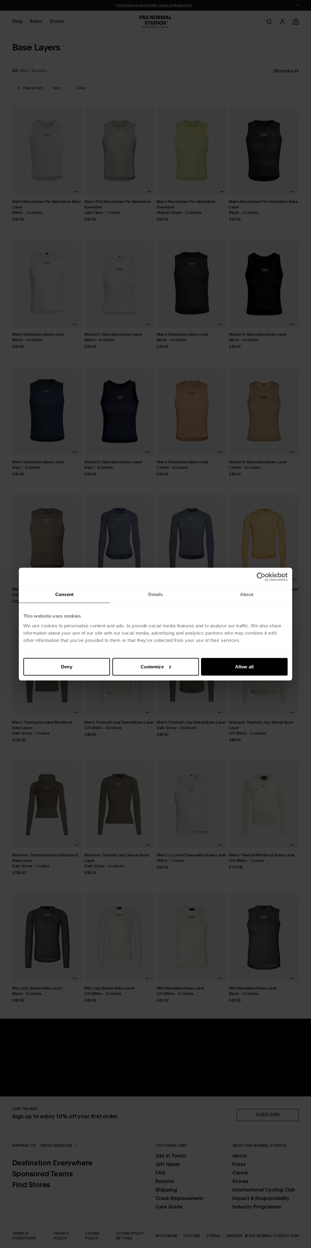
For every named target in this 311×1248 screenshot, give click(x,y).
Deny (66, 666)
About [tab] (246, 594)
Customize (152, 666)
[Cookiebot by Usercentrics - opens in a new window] (261, 576)
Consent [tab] (64, 594)
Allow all (244, 666)
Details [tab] (155, 594)
